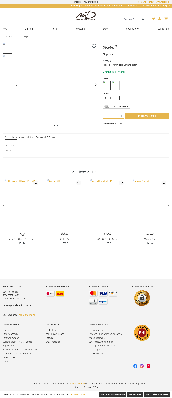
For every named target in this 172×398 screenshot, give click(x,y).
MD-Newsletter (96, 353)
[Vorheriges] (16, 85)
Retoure (49, 338)
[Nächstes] (96, 85)
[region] (50, 84)
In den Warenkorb (147, 115)
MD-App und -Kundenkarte (102, 345)
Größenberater (53, 341)
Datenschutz (9, 357)
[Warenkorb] (166, 19)
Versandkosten (77, 383)
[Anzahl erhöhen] (121, 116)
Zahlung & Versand (55, 334)
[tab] (11, 137)
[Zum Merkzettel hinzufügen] (93, 45)
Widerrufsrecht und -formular (17, 353)
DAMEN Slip (64, 236)
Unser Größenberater (119, 106)
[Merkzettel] (154, 19)
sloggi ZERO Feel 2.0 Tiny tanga (22, 236)
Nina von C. (110, 47)
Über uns (142, 2)
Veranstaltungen (11, 338)
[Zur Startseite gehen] (86, 15)
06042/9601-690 (11, 295)
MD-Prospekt (95, 349)
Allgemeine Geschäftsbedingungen (20, 349)
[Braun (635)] (107, 85)
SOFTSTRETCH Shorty (107, 236)
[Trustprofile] (142, 333)
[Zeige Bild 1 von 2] (54, 125)
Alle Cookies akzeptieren (157, 394)
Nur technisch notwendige (113, 394)
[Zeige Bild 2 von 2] (57, 125)
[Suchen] (143, 19)
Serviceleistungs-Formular (101, 341)
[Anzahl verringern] (105, 116)
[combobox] (131, 19)
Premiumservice (97, 330)
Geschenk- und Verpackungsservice (106, 334)
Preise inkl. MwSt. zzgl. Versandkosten (120, 65)
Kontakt (151, 2)
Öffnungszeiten (162, 2)
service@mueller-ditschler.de (17, 305)
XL (124, 98)
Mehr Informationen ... (78, 394)
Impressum (8, 345)
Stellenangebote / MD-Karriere (17, 341)
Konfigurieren (135, 394)
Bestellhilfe (51, 330)
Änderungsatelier (97, 338)
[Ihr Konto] (160, 19)
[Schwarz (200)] (116, 85)
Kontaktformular (27, 315)
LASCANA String (150, 236)
